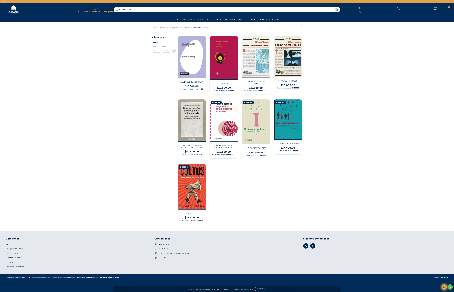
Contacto (252, 19)
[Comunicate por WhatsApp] (450, 287)
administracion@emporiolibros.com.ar (173, 253)
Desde (154, 46)
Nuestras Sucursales (234, 19)
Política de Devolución (270, 19)
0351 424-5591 (163, 249)
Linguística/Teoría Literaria (179, 28)
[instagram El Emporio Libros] (3, 2)
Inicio (175, 19)
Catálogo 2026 (214, 19)
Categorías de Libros (192, 19)
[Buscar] (336, 10)
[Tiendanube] (441, 278)
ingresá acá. (90, 277)
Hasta (164, 46)
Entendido (260, 289)
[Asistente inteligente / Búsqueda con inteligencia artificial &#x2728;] (444, 287)
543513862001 (163, 244)
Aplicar (174, 51)
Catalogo (162, 28)
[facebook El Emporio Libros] (6, 2)
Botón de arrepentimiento (108, 277)
